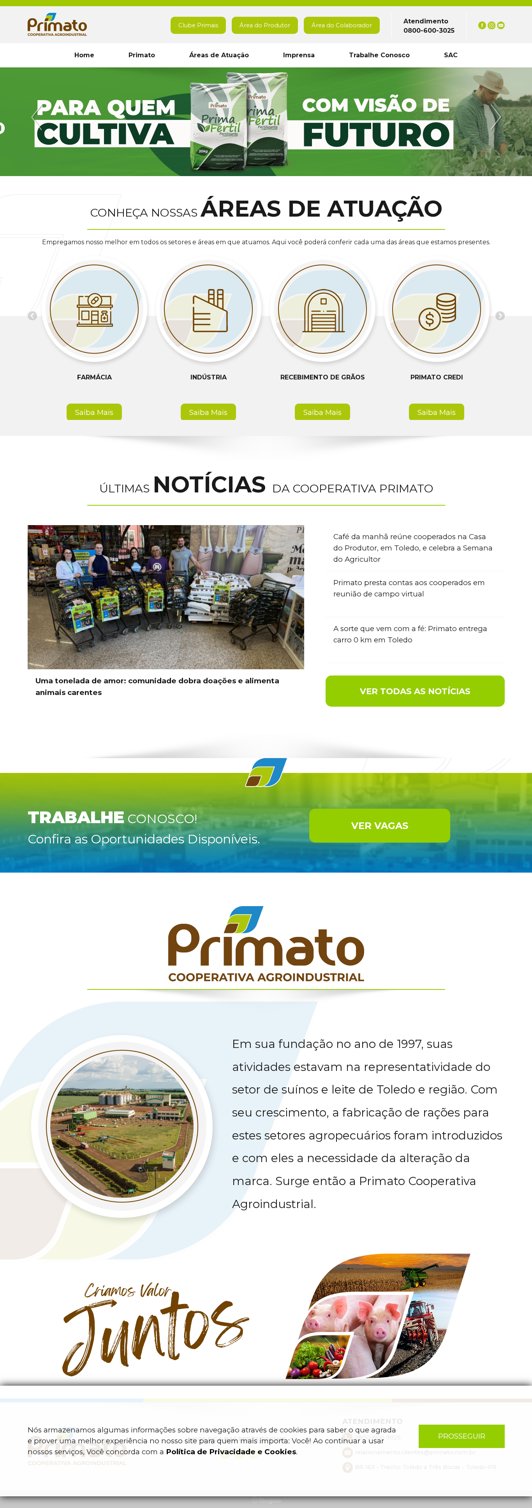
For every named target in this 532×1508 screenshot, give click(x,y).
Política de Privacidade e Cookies (231, 1451)
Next (495, 117)
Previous (38, 117)
